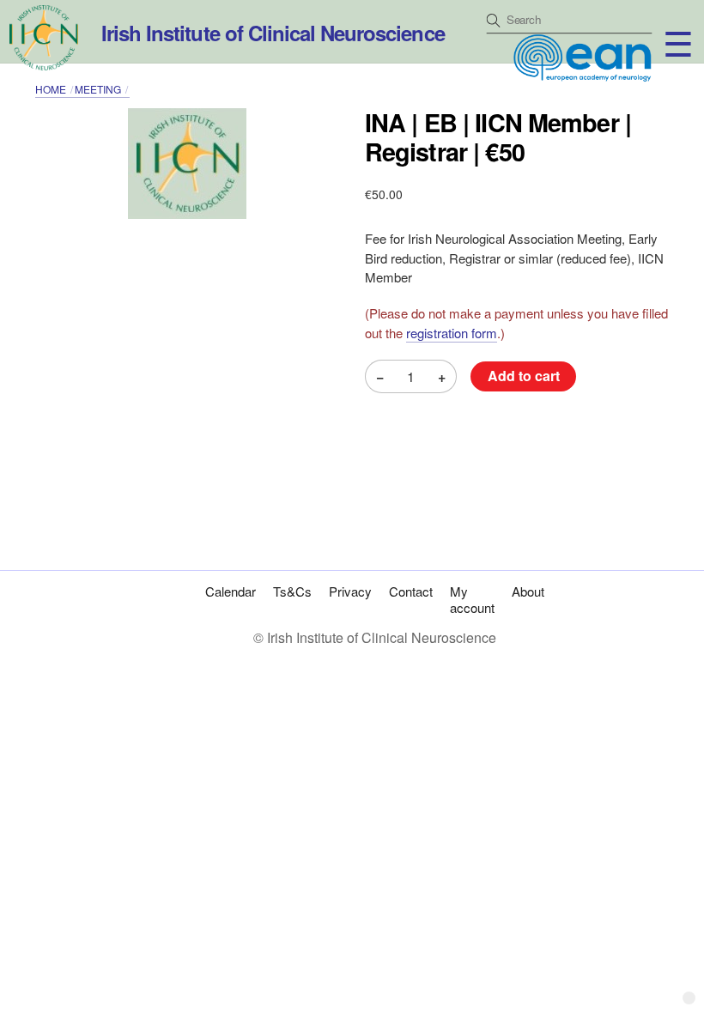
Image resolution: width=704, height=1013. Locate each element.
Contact (411, 591)
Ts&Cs (292, 591)
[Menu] (663, 23)
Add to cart (524, 375)
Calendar (230, 591)
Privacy (350, 591)
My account (472, 599)
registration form (451, 333)
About (528, 591)
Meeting (98, 89)
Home (50, 89)
